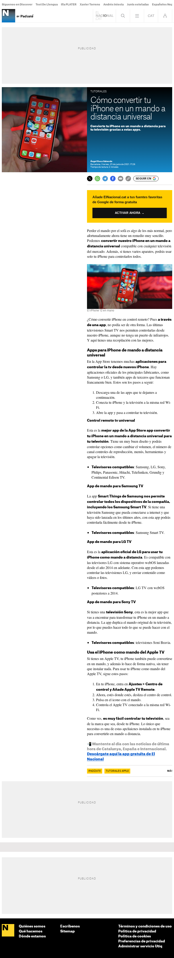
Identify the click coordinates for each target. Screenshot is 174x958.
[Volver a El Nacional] (104, 15)
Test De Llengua (47, 4)
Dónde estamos (32, 936)
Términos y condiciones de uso (145, 926)
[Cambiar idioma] (151, 15)
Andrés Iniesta (113, 4)
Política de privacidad (137, 931)
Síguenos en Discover (17, 4)
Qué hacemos (30, 931)
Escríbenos (70, 926)
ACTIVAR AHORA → (129, 213)
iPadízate (94, 771)
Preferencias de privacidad (141, 941)
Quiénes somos (32, 926)
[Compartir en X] (89, 178)
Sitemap (67, 931)
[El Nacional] (8, 930)
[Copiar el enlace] (128, 178)
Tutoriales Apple (117, 771)
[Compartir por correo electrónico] (120, 178)
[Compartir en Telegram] (105, 178)
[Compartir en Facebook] (113, 178)
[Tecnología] (8, 15)
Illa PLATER (69, 4)
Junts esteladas (138, 4)
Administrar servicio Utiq (140, 946)
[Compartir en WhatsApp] (97, 178)
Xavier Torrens (90, 4)
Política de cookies (134, 936)
